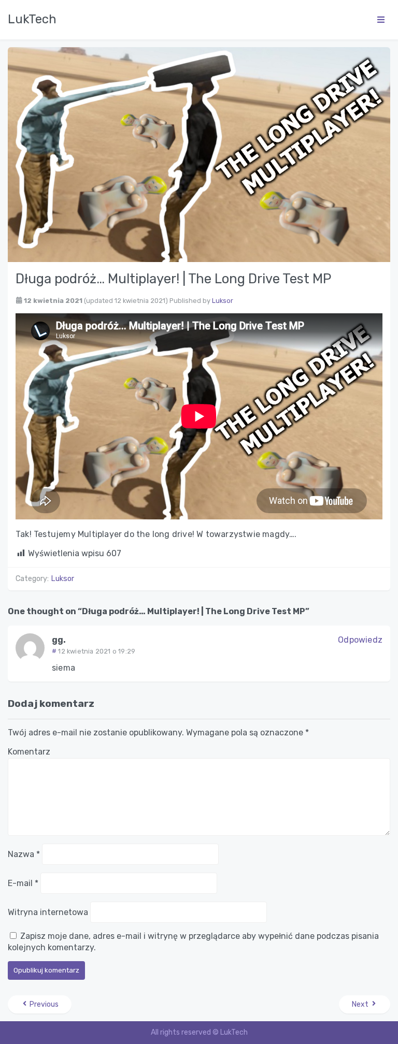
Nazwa (24, 854)
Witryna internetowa (48, 912)
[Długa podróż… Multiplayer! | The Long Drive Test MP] (199, 154)
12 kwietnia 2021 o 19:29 (96, 651)
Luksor (222, 300)
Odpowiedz (360, 640)
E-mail (23, 883)
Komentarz (29, 752)
